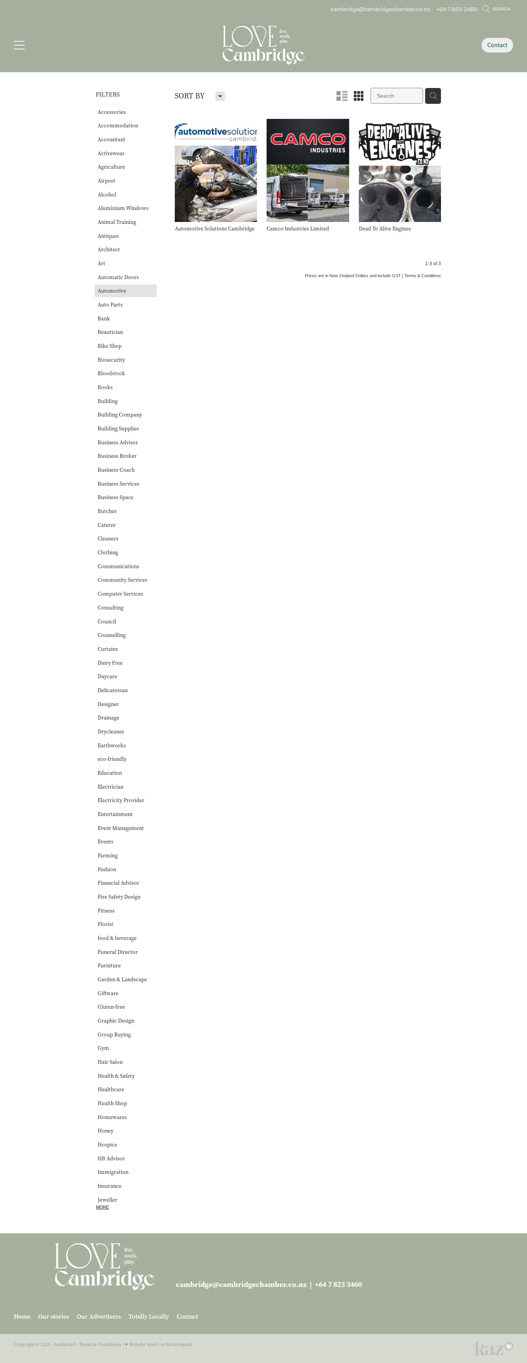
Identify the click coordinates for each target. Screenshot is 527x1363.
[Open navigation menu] (76, 45)
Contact (497, 45)
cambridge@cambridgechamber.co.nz (381, 8)
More (102, 1207)
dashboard (65, 1344)
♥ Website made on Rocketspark (158, 1344)
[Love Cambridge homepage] (263, 45)
